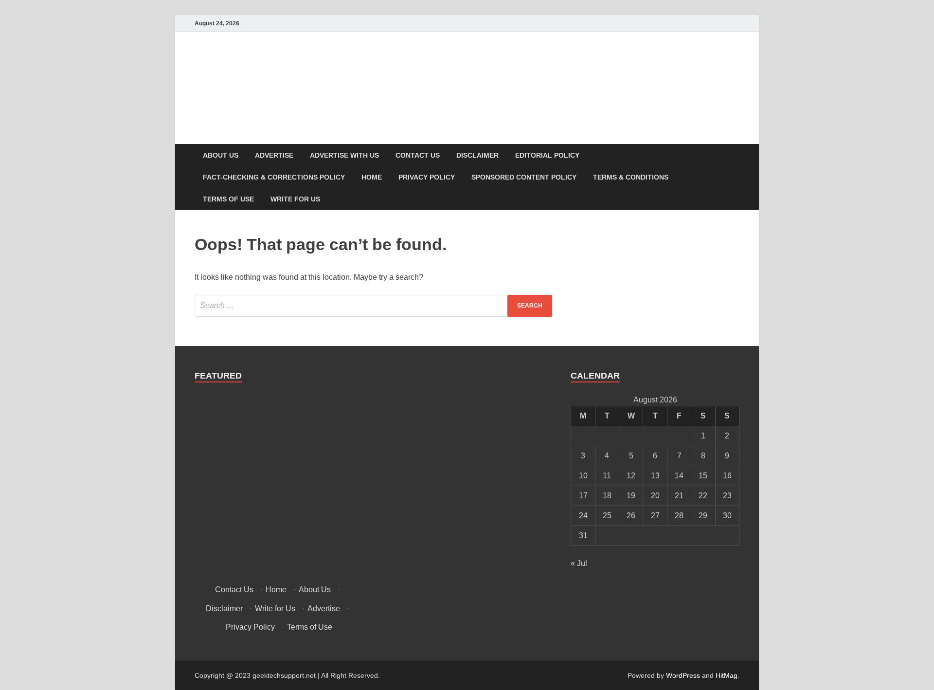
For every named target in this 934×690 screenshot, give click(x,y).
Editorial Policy (547, 155)
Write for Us (295, 199)
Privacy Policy (426, 177)
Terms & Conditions (630, 177)
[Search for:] (373, 306)
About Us (220, 155)
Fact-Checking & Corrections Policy (274, 177)
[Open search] (734, 155)
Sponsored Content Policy (523, 177)
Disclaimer (477, 155)
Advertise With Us (344, 155)
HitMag (726, 675)
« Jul (579, 563)
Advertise (274, 155)
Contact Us (417, 155)
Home (371, 177)
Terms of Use (228, 199)
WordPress (683, 675)
